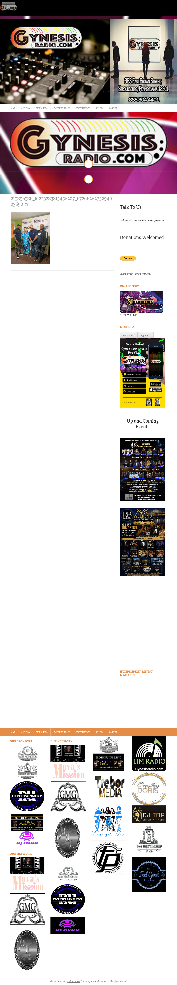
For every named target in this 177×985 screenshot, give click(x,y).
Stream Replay (83, 108)
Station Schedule (62, 108)
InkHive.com (74, 981)
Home (12, 108)
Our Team (25, 108)
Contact (113, 108)
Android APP (129, 335)
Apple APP (146, 335)
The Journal (42, 108)
